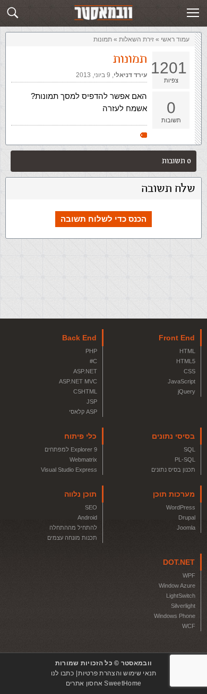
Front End (177, 337)
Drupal (186, 517)
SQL (189, 449)
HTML (187, 351)
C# (93, 361)
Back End (79, 337)
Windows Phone (174, 616)
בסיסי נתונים (173, 436)
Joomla (186, 527)
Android (87, 517)
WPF (189, 575)
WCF (188, 626)
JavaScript (181, 381)
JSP (92, 401)
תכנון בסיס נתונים (173, 469)
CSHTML (85, 391)
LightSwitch (180, 595)
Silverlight (183, 606)
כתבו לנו (62, 673)
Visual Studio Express (69, 469)
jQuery (186, 391)
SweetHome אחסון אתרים (103, 683)
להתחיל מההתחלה (73, 527)
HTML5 (185, 361)
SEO (91, 507)
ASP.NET (85, 371)
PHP (91, 351)
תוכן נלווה (80, 494)
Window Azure (177, 585)
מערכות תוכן (174, 494)
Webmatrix (83, 459)
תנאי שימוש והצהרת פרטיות (117, 673)
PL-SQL (185, 459)
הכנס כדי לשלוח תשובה (103, 218)
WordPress (180, 507)
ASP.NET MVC (78, 381)
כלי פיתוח (80, 436)
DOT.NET (179, 562)
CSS (189, 371)
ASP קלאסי (83, 411)
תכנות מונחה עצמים (72, 537)
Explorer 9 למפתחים (71, 449)
